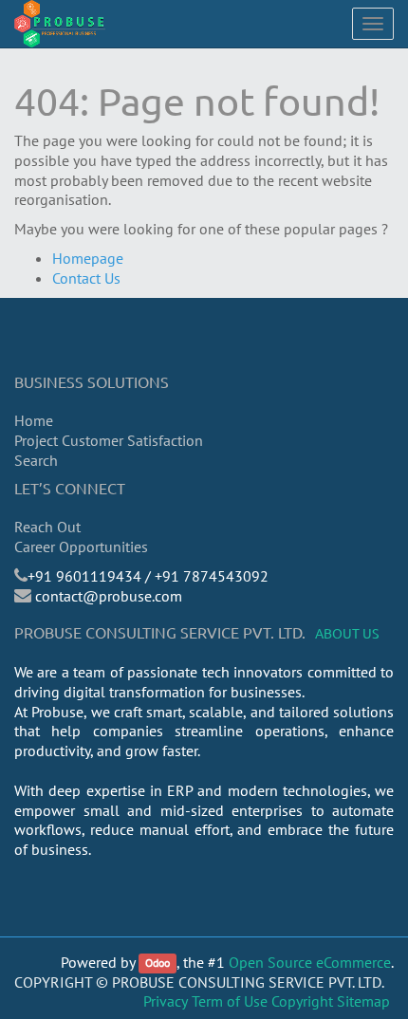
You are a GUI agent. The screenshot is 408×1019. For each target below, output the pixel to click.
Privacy (165, 1000)
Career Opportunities (81, 546)
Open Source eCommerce (310, 962)
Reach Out (47, 526)
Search (36, 460)
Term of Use (230, 1000)
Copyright (302, 1000)
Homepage (87, 258)
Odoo (157, 963)
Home (33, 420)
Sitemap (363, 1000)
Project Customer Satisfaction (108, 440)
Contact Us (86, 278)
